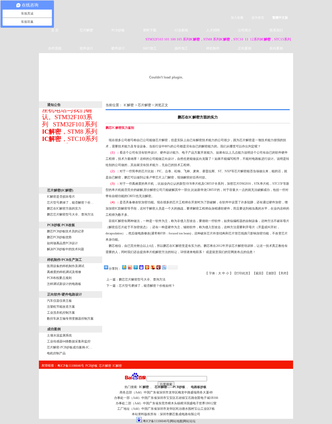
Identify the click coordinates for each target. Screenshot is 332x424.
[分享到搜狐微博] (152, 267)
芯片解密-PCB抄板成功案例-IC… (69, 347)
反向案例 (276, 48)
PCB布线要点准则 (59, 278)
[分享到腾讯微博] (135, 267)
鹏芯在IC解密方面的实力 (64, 208)
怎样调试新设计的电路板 (64, 284)
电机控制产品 (56, 353)
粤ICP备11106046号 (70, 366)
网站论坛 (189, 421)
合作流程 (54, 48)
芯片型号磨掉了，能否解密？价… (70, 202)
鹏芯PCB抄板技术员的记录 (65, 231)
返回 (258, 273)
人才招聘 (213, 30)
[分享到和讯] (158, 267)
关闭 (283, 273)
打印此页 (242, 273)
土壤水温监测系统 (59, 335)
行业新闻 (181, 30)
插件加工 (181, 48)
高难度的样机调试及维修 (64, 272)
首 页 (55, 30)
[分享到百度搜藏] (141, 267)
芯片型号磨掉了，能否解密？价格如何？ (147, 286)
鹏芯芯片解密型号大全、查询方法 (70, 214)
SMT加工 (150, 48)
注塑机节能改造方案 (61, 306)
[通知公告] (94, 104)
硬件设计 (118, 48)
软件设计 (86, 48)
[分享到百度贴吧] (164, 267)
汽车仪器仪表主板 (59, 301)
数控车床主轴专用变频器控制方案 (70, 318)
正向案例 (244, 48)
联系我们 (276, 30)
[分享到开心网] (147, 267)
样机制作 (213, 48)
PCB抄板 (118, 30)
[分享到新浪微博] (130, 267)
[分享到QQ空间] (124, 267)
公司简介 (244, 30)
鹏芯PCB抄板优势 (59, 237)
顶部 (271, 273)
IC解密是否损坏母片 (61, 196)
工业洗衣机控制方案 (61, 312)
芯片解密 (86, 30)
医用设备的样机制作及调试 (65, 266)
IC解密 (129, 105)
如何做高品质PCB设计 (62, 243)
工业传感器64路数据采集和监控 (69, 341)
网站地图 (176, 421)
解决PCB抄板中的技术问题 (65, 249)
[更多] (94, 190)
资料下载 (149, 30)
